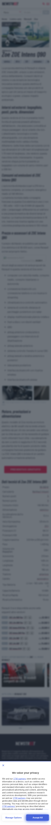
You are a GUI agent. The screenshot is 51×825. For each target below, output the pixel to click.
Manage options (13, 817)
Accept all (38, 817)
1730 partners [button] (19, 779)
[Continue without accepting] (3, 765)
